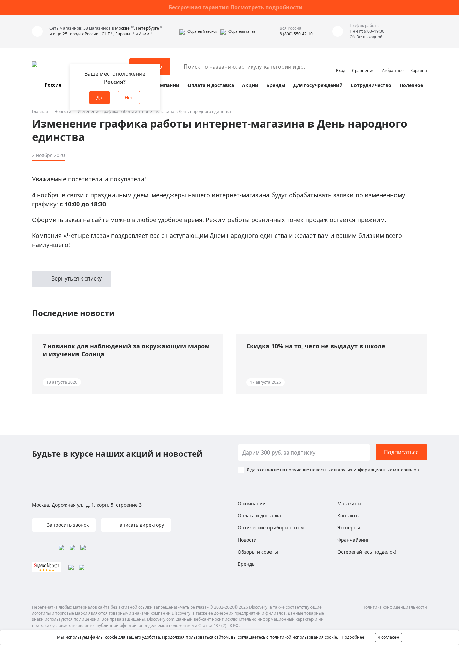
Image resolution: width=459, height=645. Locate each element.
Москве (123, 28)
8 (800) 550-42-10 (296, 34)
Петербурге (148, 28)
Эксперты (348, 527)
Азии (144, 34)
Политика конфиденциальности (394, 607)
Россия (53, 85)
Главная (40, 111)
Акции (250, 85)
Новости (62, 111)
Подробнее (353, 637)
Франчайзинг (353, 539)
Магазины (349, 503)
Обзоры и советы (258, 552)
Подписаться (401, 452)
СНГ (106, 34)
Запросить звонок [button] (67, 525)
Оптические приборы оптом (271, 527)
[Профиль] (341, 63)
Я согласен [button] (388, 637)
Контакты (348, 515)
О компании (164, 85)
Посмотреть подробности (266, 7)
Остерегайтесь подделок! (366, 552)
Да (99, 97)
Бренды (275, 85)
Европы (122, 34)
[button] (198, 31)
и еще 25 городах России (74, 34)
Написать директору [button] (139, 525)
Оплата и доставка (210, 85)
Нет (129, 97)
